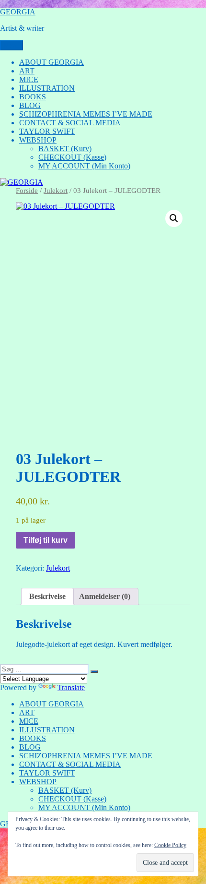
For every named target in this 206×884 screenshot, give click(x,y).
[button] (174, 218)
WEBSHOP (38, 140)
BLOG (30, 105)
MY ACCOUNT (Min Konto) (84, 166)
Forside (27, 190)
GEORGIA (17, 12)
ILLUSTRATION (47, 88)
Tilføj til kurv (45, 540)
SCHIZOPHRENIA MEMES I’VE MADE (85, 114)
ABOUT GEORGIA (51, 62)
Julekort (56, 190)
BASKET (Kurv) (65, 148)
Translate (71, 687)
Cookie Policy (170, 845)
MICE (28, 79)
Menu (11, 45)
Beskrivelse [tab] (47, 596)
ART (26, 71)
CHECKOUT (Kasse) (72, 157)
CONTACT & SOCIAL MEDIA (70, 123)
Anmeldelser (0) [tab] (104, 596)
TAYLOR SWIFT (47, 131)
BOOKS (32, 97)
